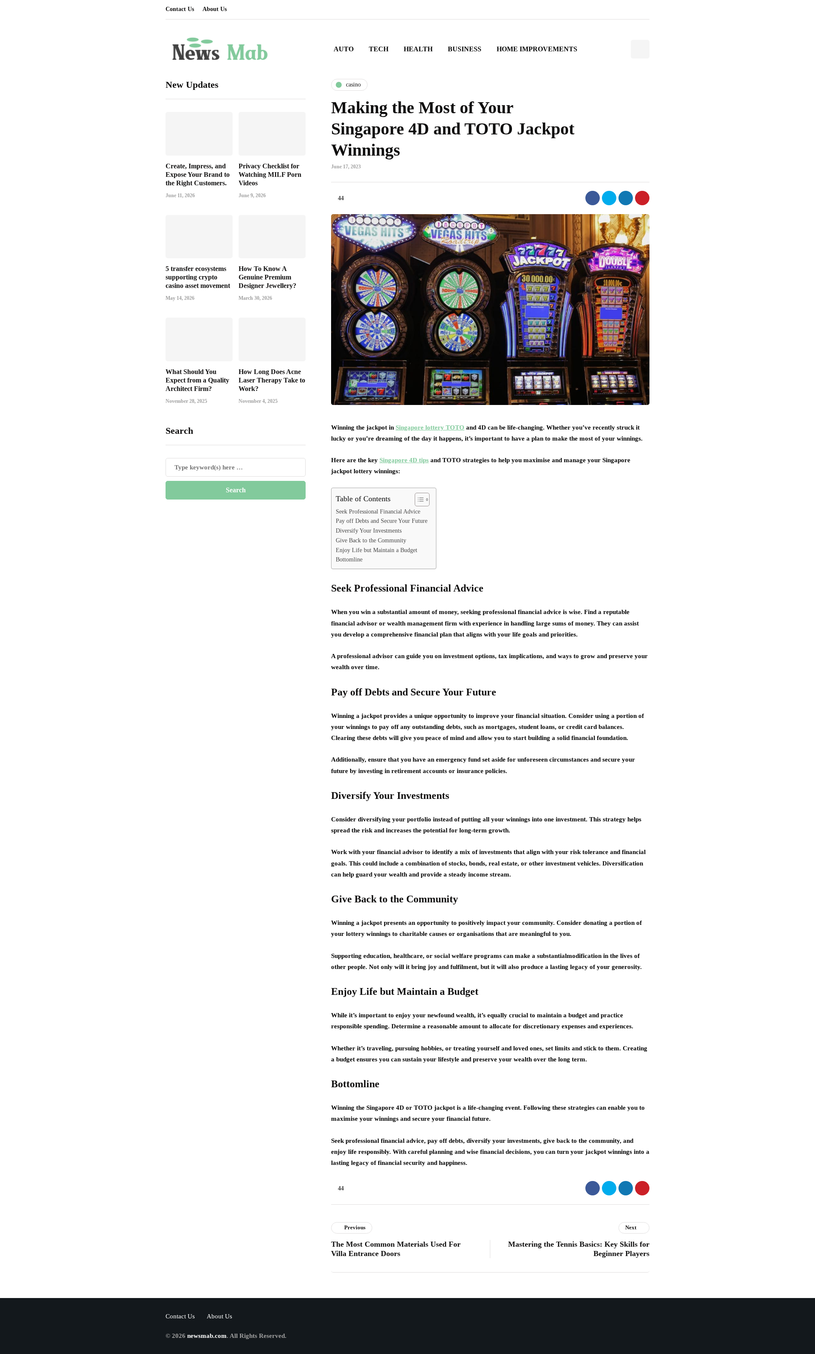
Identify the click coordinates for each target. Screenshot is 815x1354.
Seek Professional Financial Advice (378, 511)
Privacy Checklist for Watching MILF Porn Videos (270, 174)
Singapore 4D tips (404, 460)
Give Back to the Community (371, 540)
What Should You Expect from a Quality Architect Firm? (197, 380)
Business (464, 49)
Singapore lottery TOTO (430, 427)
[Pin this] (642, 198)
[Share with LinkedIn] (625, 198)
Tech (378, 49)
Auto (344, 49)
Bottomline (349, 559)
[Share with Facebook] (592, 198)
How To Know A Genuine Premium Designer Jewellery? (267, 277)
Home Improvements (537, 49)
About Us (214, 9)
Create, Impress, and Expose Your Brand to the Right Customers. (198, 174)
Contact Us (180, 9)
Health (418, 49)
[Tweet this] (609, 198)
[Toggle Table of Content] (417, 499)
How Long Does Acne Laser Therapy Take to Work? (272, 380)
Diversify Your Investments (369, 531)
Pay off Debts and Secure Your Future (381, 521)
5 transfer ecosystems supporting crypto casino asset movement (198, 277)
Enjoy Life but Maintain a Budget (376, 550)
